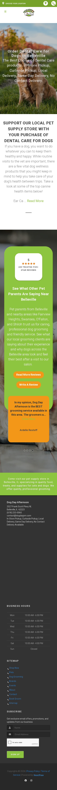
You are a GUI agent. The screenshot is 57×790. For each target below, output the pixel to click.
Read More (35, 201)
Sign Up (15, 754)
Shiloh (17, 324)
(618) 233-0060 (14, 512)
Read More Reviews (28, 374)
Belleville (41, 309)
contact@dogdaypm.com (19, 515)
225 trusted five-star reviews (28, 268)
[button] (24, 450)
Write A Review (28, 384)
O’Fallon (42, 319)
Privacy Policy (33, 771)
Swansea (28, 319)
